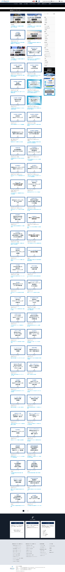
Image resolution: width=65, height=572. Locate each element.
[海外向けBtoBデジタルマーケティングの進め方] (34, 184)
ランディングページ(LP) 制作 (16, 553)
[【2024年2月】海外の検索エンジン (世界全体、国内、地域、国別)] (34, 415)
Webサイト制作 (42, 550)
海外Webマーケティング (30, 57)
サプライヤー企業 (43, 545)
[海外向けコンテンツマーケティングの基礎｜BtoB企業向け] (17, 251)
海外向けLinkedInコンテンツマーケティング (31, 556)
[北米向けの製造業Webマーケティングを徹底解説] (17, 116)
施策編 (45, 31)
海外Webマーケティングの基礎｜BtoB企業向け (17, 439)
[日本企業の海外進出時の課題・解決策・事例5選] (34, 465)
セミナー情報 (25, 3)
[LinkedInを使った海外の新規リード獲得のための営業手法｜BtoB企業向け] (17, 235)
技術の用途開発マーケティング (16, 548)
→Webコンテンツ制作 (15, 561)
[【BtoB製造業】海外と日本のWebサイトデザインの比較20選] (17, 383)
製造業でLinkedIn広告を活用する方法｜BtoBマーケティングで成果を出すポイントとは (34, 76)
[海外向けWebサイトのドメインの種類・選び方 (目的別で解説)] (34, 432)
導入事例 (21, 3)
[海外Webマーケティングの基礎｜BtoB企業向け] (17, 432)
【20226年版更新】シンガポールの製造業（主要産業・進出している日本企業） (34, 27)
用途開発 (46, 29)
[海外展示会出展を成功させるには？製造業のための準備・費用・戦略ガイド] (34, 100)
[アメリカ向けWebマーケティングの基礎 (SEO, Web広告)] (17, 317)
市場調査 (46, 22)
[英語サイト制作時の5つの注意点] (34, 366)
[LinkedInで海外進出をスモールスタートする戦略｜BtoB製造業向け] (34, 150)
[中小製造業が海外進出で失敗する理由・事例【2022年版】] (17, 465)
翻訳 (17, 90)
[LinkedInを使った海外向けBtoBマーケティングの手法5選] (17, 268)
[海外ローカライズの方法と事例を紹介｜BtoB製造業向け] (34, 218)
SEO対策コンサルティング (16, 556)
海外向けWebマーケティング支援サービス (31, 543)
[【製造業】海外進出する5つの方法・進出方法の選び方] (34, 481)
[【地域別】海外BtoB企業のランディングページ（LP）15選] (17, 366)
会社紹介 (39, 3)
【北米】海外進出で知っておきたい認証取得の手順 (34, 243)
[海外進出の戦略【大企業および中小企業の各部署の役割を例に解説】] (34, 251)
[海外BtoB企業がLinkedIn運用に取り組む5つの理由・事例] (34, 201)
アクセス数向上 (46, 49)
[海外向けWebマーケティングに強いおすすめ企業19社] (17, 201)
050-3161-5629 (17, 531)
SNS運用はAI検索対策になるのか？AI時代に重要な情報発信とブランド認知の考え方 (17, 43)
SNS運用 (12, 190)
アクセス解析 (46, 44)
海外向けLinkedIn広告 (29, 553)
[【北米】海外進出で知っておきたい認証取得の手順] (34, 235)
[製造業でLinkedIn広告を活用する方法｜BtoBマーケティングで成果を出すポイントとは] (34, 67)
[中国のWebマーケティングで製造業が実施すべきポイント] (17, 167)
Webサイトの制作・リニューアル (17, 550)
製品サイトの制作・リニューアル (17, 551)
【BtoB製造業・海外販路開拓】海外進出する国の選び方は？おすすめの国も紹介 (34, 142)
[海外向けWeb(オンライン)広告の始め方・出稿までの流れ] (17, 333)
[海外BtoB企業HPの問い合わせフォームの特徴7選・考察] (34, 317)
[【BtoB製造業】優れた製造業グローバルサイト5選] (34, 497)
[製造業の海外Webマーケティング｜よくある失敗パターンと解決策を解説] (17, 448)
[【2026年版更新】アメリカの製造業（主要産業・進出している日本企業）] (17, 51)
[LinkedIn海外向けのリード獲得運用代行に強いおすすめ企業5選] (17, 184)
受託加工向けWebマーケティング (17, 545)
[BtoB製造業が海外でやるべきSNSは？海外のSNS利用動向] (17, 150)
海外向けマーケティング (13, 90)
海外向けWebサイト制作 (29, 545)
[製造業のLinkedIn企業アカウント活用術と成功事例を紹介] (34, 116)
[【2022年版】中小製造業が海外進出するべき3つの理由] (17, 497)
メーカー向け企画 (47, 26)
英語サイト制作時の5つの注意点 (31, 374)
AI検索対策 (46, 38)
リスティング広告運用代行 (16, 559)
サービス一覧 (15, 3)
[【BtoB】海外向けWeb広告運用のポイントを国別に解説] (17, 218)
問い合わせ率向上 (47, 51)
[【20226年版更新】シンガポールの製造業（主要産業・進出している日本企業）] (34, 18)
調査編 (45, 17)
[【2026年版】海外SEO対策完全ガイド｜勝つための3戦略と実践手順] (17, 100)
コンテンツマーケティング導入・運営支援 (18, 558)
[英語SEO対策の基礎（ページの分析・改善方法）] (17, 399)
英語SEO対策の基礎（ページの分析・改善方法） (17, 407)
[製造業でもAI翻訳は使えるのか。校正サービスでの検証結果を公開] (17, 84)
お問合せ (61, 1)
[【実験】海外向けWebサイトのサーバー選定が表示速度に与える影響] (17, 415)
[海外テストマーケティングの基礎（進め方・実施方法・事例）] (17, 301)
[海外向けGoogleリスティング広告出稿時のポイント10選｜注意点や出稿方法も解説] (34, 51)
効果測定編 (45, 42)
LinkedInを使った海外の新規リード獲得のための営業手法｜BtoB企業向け (17, 244)
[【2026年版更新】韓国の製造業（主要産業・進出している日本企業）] (34, 34)
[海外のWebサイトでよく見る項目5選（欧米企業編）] (17, 284)
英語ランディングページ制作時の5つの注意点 (33, 292)
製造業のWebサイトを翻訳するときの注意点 (17, 141)
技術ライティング (43, 555)
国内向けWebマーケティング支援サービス (17, 543)
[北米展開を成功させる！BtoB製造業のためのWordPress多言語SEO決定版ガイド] (34, 84)
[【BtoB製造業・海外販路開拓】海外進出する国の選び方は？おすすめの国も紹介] (34, 133)
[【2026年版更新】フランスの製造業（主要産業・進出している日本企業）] (17, 18)
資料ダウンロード (55, 1)
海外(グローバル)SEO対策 (29, 548)
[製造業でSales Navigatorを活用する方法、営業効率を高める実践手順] (17, 67)
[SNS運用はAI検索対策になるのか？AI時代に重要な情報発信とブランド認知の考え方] (17, 34)
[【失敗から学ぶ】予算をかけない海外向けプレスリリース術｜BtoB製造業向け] (34, 167)
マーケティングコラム (32, 3)
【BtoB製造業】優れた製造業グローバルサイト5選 (34, 505)
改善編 (45, 47)
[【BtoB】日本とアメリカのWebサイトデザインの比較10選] (34, 383)
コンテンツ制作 (47, 35)
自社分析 (46, 20)
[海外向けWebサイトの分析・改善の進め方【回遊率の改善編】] (34, 350)
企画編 (45, 24)
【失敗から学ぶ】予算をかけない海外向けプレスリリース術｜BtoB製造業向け (34, 176)
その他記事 (45, 65)
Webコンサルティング (43, 552)
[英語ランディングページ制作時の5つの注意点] (34, 284)
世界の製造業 (12, 24)
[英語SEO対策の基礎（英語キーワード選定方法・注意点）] (34, 399)
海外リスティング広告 (29, 551)
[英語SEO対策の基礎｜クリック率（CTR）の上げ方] (17, 350)
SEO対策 (46, 33)
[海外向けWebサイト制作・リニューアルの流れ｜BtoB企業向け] (34, 333)
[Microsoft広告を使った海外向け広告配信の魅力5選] (34, 268)
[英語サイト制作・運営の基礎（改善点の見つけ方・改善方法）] (17, 481)
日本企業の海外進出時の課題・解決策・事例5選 (33, 472)
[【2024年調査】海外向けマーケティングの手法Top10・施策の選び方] (34, 301)
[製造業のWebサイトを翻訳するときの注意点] (17, 133)
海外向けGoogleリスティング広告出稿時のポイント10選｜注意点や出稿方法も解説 (34, 59)
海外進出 (28, 140)
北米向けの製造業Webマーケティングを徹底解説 (17, 124)
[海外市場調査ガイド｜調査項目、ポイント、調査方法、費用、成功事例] (34, 448)
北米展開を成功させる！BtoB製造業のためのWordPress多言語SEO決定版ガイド (33, 92)
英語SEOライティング (29, 550)
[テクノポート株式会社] (5, 1)
